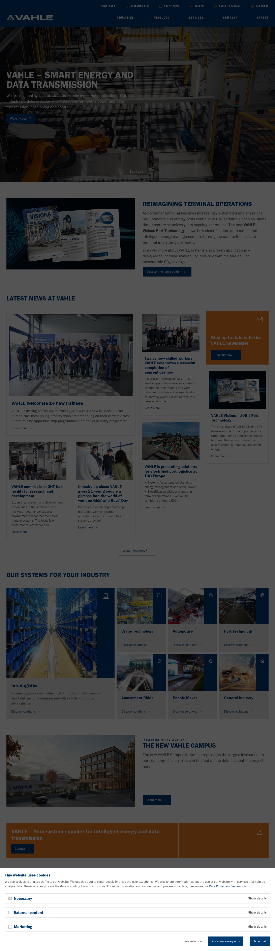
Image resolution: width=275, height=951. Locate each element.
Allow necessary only (226, 941)
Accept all (260, 941)
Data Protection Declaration (227, 886)
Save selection (192, 941)
